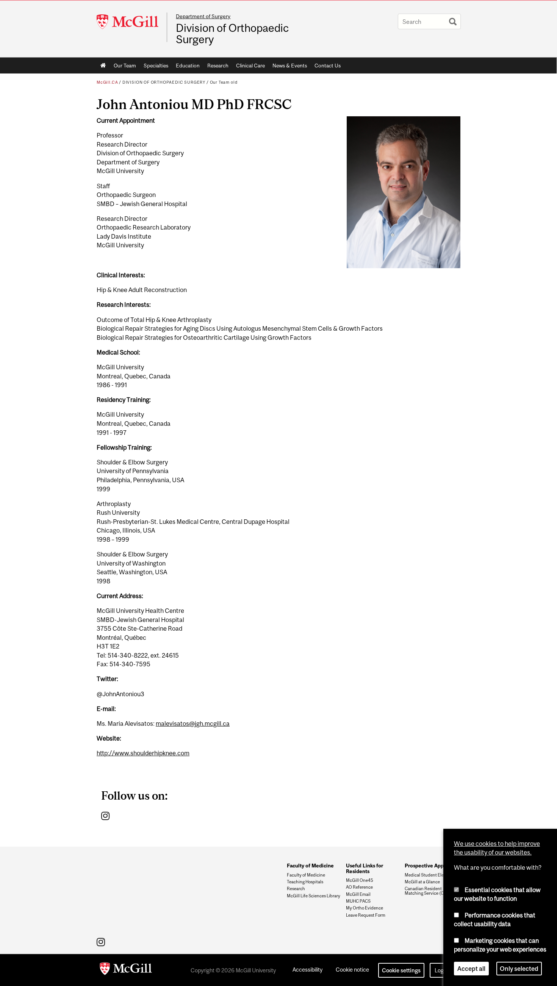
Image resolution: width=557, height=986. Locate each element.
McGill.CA (107, 82)
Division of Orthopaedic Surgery (232, 33)
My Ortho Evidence (364, 908)
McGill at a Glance (422, 882)
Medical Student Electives (430, 875)
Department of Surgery (203, 16)
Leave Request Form (365, 915)
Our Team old (224, 82)
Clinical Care (250, 66)
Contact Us (327, 66)
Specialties (156, 66)
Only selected (519, 968)
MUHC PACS (358, 901)
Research (217, 66)
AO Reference (359, 887)
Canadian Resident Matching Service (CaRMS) (431, 890)
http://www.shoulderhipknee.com (143, 753)
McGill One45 (359, 880)
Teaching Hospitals (305, 882)
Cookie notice (352, 969)
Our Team (125, 66)
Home (103, 65)
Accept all (471, 968)
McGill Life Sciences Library (313, 896)
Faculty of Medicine (310, 865)
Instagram (106, 815)
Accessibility (307, 969)
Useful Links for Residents (364, 868)
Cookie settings (401, 970)
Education (188, 66)
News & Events (289, 66)
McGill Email (358, 894)
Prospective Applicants (432, 865)
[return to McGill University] (125, 970)
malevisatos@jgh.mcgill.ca (193, 723)
